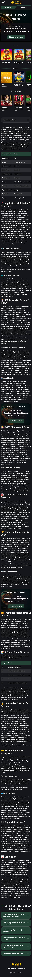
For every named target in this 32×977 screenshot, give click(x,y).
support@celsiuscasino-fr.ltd (16, 968)
